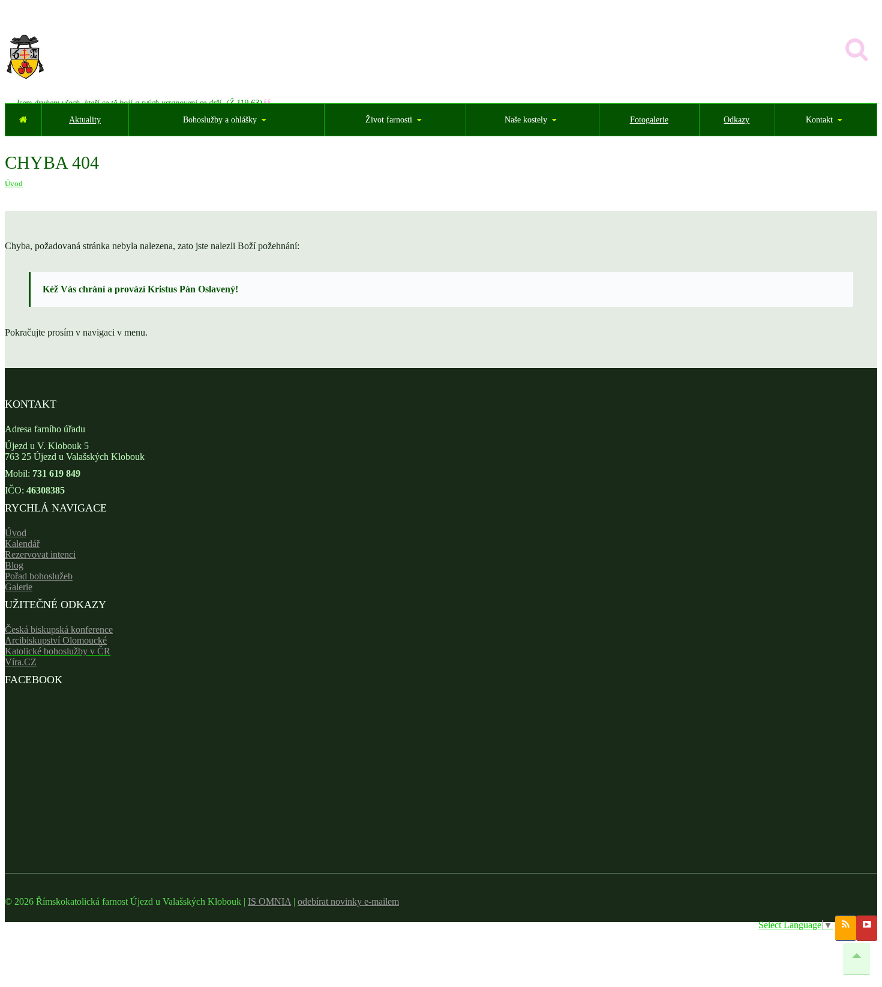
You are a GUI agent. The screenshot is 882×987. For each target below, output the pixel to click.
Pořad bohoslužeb (39, 576)
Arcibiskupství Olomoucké (56, 640)
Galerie (18, 587)
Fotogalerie (649, 119)
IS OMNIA (269, 901)
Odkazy (736, 119)
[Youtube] (866, 928)
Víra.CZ (21, 662)
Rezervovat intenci (40, 554)
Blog (14, 565)
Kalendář (22, 544)
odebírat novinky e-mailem (348, 901)
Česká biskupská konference (59, 629)
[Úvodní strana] (23, 119)
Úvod (14, 183)
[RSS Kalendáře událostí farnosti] (845, 928)
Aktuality (85, 119)
